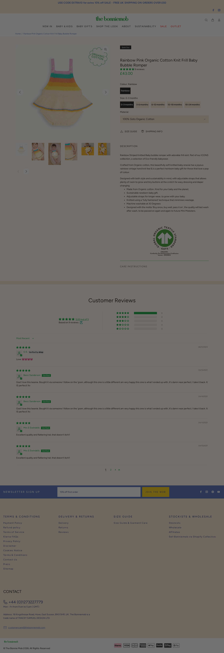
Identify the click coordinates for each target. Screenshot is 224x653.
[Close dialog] (173, 301)
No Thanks (133, 336)
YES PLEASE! (133, 329)
